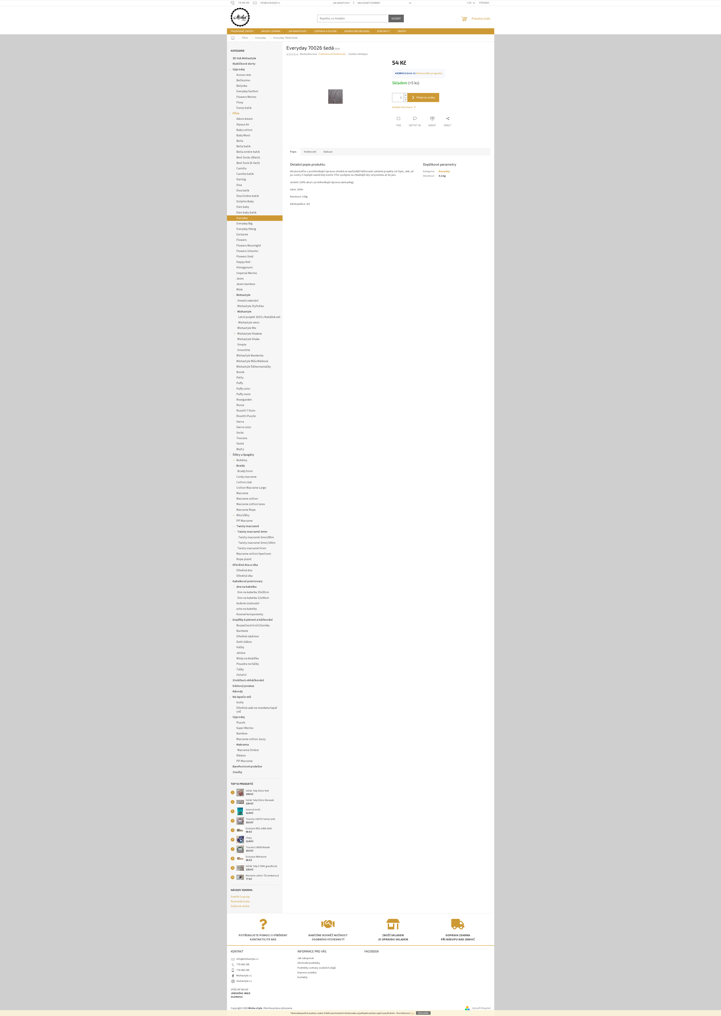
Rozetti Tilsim (245, 411)
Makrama (242, 745)
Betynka (241, 86)
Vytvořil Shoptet (481, 1008)
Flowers (241, 240)
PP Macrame (244, 521)
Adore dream (244, 119)
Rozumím (423, 1013)
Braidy (240, 466)
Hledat (396, 18)
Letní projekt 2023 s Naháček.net (259, 317)
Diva (239, 185)
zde (412, 1013)
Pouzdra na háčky (247, 664)
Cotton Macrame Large (251, 488)
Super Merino (244, 728)
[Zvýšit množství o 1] (405, 95)
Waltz (240, 449)
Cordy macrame (246, 477)
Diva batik (242, 190)
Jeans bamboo (245, 284)
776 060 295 (242, 964)
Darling (241, 179)
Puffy (239, 383)
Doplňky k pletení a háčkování (253, 620)
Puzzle (240, 722)
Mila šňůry (242, 515)
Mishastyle (243, 295)
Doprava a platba (306, 973)
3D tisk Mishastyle (244, 58)
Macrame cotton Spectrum (253, 554)
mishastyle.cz (244, 981)
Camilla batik (245, 174)
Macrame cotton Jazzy (251, 739)
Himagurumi (244, 267)
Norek (240, 372)
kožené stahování (247, 603)
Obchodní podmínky (368, 3)
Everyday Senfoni (247, 91)
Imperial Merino (246, 273)
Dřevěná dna (244, 570)
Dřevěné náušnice (247, 636)
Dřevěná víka (244, 576)
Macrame (242, 493)
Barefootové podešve (247, 766)
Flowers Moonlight (248, 245)
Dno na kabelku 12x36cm (253, 598)
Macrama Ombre (248, 750)
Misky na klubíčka (247, 658)
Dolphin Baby (245, 201)
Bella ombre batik (248, 152)
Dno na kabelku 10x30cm (253, 592)
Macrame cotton (247, 499)
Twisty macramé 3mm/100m (256, 543)
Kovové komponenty (249, 614)
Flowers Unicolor (247, 251)
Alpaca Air (242, 124)
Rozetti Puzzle (246, 416)
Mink (239, 289)
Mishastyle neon (248, 322)
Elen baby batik (246, 212)
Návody (238, 691)
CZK (469, 3)
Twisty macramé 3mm (252, 532)
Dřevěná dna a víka (245, 565)
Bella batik (243, 146)
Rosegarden (244, 400)
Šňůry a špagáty (243, 455)
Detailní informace (402, 107)
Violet (240, 444)
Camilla (241, 168)
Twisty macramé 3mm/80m (256, 537)
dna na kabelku (246, 587)
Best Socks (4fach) (248, 157)
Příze (236, 113)
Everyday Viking (246, 229)
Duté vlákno (244, 642)
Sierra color (243, 427)
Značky (237, 772)
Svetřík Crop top (240, 896)
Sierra (240, 422)
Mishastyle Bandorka (249, 355)
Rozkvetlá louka (240, 901)
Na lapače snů (242, 697)
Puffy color (243, 389)
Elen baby (242, 207)
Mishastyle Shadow (249, 334)
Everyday (242, 218)
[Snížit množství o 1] (405, 100)
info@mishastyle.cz (247, 959)
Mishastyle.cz (244, 976)
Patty (240, 378)
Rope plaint (244, 559)
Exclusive (242, 234)
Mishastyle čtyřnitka (250, 306)
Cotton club (244, 482)
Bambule (242, 631)
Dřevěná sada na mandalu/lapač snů (256, 709)
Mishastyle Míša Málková (252, 361)
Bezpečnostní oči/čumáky (253, 625)
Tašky (240, 669)
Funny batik (243, 108)
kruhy (240, 702)
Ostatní (241, 675)
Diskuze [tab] (328, 152)
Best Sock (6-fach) (248, 163)
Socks (240, 433)
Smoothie (243, 350)
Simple (241, 345)
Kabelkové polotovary (248, 581)
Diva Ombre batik (247, 196)
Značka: (358, 54)
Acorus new (243, 75)
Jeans (240, 278)
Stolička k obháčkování (248, 680)
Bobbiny (241, 460)
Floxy (239, 102)
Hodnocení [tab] (310, 152)
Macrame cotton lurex (250, 504)
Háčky (240, 647)
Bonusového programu (429, 73)
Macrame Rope (246, 510)
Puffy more (243, 394)
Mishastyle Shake (248, 339)
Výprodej (239, 69)
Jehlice (240, 653)
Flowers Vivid (244, 256)
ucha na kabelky (246, 609)
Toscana (241, 438)
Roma (240, 405)
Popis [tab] (293, 152)
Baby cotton (244, 130)
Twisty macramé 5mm (251, 548)
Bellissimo (243, 80)
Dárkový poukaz (243, 686)
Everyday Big (244, 223)
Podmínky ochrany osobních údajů (316, 968)
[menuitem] (242, 31)
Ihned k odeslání (247, 301)
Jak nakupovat (341, 3)
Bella (239, 141)
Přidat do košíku (425, 97)
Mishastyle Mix (246, 328)
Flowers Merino (246, 97)
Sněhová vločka (240, 906)
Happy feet (243, 262)
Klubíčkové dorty (244, 64)
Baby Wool (243, 135)
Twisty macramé (247, 526)
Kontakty (302, 977)
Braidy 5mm (245, 471)
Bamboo (241, 733)
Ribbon (241, 755)
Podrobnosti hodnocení (332, 54)
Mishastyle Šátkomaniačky (253, 367)
